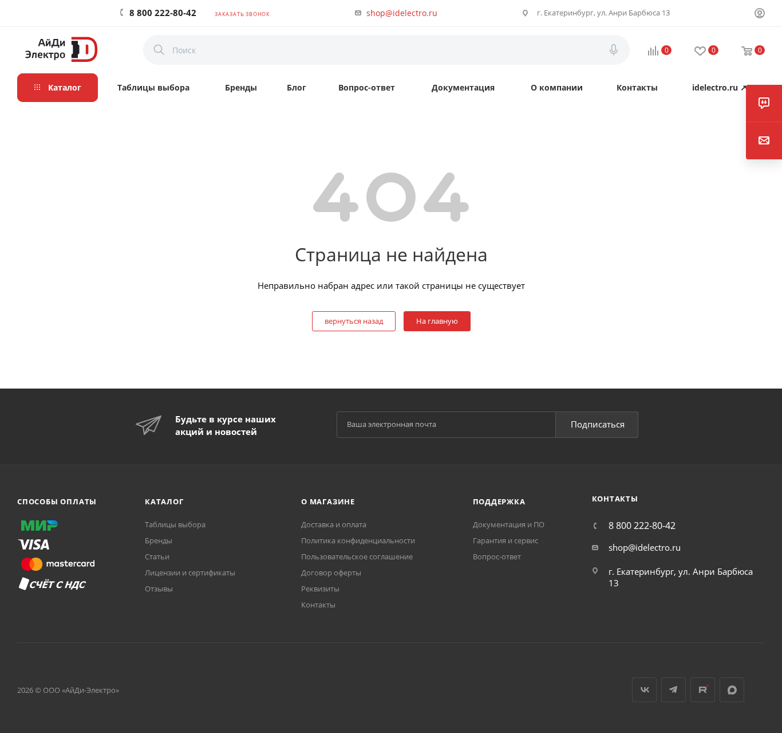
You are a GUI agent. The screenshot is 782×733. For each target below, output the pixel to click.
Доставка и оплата (333, 524)
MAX (732, 689)
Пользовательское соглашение (357, 556)
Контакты (318, 604)
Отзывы (159, 588)
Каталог (164, 501)
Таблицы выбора (175, 524)
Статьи (157, 556)
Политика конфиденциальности (358, 540)
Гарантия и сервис (505, 540)
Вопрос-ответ (497, 556)
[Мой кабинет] (760, 14)
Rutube (702, 689)
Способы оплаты (57, 501)
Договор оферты (331, 572)
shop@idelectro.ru (401, 12)
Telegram (673, 689)
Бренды (158, 540)
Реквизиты (320, 588)
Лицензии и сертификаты (190, 572)
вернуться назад (354, 321)
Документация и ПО (508, 524)
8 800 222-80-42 (162, 12)
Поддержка (499, 501)
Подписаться (598, 424)
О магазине (328, 501)
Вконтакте (644, 689)
